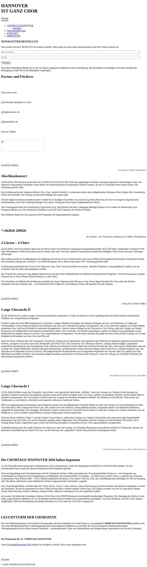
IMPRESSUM (13, 36)
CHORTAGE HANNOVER (20, 25)
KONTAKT (12, 33)
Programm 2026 (24, 544)
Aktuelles (17, 28)
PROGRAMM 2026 (16, 31)
